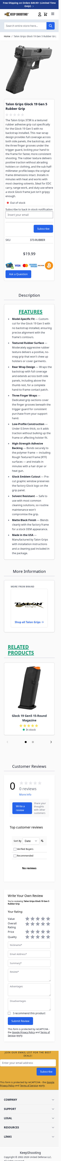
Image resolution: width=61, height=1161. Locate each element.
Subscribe (46, 1071)
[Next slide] (51, 742)
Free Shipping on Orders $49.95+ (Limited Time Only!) (29, 4)
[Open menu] (53, 14)
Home (7, 36)
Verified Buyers (25, 849)
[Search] (51, 26)
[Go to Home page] (16, 14)
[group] (15, 115)
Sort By (17, 840)
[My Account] (40, 14)
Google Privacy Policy (23, 1032)
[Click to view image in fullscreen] (29, 69)
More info (25, 794)
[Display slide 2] (32, 742)
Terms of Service (29, 1085)
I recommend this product (29, 1013)
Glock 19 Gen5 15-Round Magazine (29, 718)
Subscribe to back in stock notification (29, 209)
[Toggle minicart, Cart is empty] (45, 14)
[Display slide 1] (25, 742)
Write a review (20, 808)
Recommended (25, 855)
